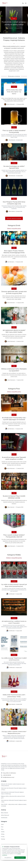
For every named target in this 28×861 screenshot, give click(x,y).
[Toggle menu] (25, 3)
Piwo (14, 127)
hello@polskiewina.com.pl (8, 777)
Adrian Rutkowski (5, 815)
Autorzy (3, 810)
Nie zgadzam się (8, 857)
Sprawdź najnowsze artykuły (14, 218)
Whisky (14, 86)
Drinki (14, 18)
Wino (14, 198)
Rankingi (3, 839)
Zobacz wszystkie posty (14, 228)
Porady (2, 836)
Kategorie (4, 821)
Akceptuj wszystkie (20, 857)
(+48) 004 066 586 (7, 775)
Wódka (14, 163)
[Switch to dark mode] (23, 3)
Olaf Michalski (4, 817)
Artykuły (3, 781)
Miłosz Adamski (4, 812)
